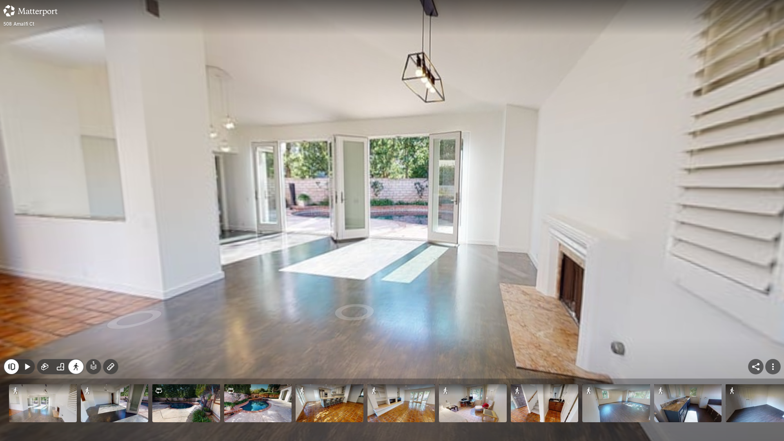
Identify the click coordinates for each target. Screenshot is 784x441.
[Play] (27, 366)
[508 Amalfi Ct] (392, 220)
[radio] (45, 366)
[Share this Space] (756, 366)
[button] (43, 403)
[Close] (11, 366)
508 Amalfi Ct (19, 24)
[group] (60, 366)
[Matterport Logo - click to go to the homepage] (30, 10)
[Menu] (773, 366)
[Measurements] (110, 366)
